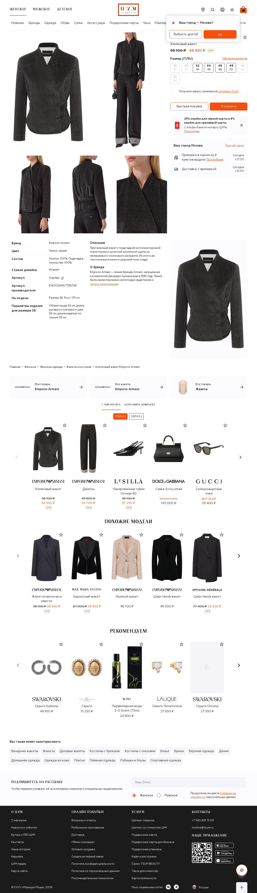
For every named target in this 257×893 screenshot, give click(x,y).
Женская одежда (51, 367)
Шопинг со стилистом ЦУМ (149, 827)
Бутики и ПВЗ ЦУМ (23, 835)
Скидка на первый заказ (87, 856)
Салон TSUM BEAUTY (146, 864)
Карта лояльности (144, 878)
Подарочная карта (144, 835)
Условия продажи (83, 849)
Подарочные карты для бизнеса (153, 842)
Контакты (17, 842)
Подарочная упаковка (146, 849)
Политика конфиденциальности (92, 864)
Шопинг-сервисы (143, 820)
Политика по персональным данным (95, 871)
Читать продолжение (104, 284)
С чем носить (111, 405)
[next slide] (240, 457)
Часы (146, 23)
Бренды (34, 23)
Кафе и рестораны (144, 856)
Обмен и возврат (83, 842)
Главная (15, 367)
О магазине (19, 820)
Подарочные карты (124, 23)
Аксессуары (96, 23)
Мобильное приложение (87, 827)
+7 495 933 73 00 (203, 820)
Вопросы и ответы (83, 820)
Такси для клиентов (145, 871)
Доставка (77, 835)
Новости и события (24, 827)
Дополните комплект (139, 405)
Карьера (17, 856)
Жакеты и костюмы (78, 367)
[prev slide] (16, 457)
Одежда (50, 23)
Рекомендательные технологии (92, 878)
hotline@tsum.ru (203, 827)
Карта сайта (19, 871)
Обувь (65, 23)
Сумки (78, 23)
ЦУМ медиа (18, 864)
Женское (30, 367)
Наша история (20, 849)
